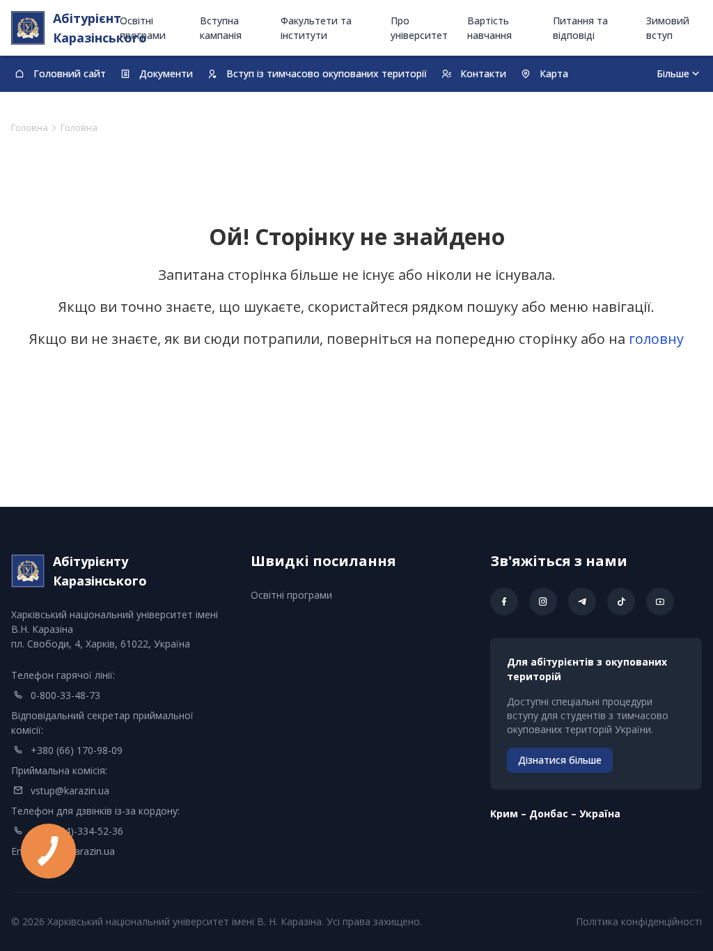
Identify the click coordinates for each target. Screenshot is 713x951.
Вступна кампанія (221, 28)
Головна (29, 127)
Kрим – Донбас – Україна (555, 813)
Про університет (419, 28)
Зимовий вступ (667, 28)
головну (656, 338)
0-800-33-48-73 (65, 695)
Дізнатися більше (560, 760)
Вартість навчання (489, 28)
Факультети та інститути (316, 28)
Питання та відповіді (580, 28)
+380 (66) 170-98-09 (77, 750)
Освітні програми (143, 28)
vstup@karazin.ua (70, 790)
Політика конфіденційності (639, 921)
